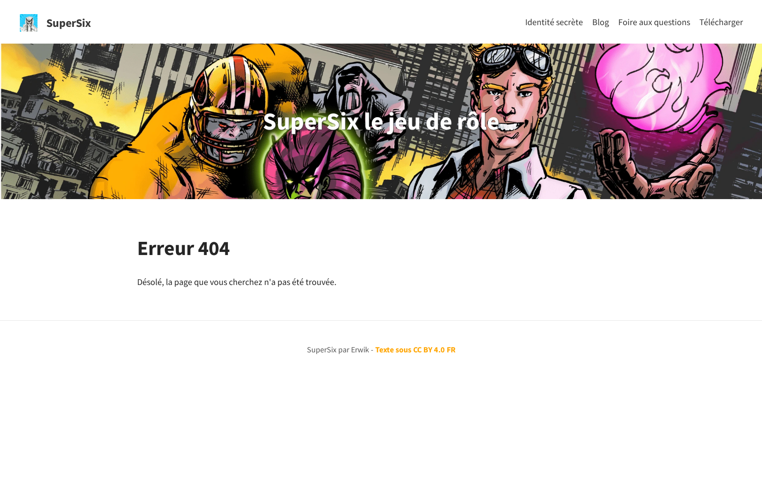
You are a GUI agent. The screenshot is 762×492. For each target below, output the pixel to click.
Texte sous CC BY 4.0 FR (415, 349)
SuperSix (68, 22)
